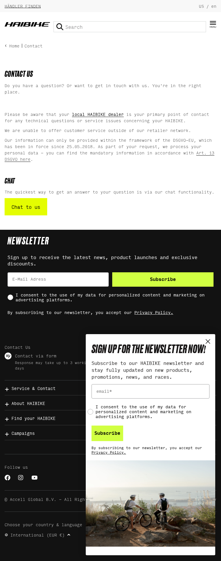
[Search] (59, 26)
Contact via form (35, 355)
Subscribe (163, 279)
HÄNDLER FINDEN (23, 6)
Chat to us (26, 207)
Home (14, 45)
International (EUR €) (37, 534)
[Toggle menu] (212, 24)
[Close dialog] (208, 341)
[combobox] (130, 26)
